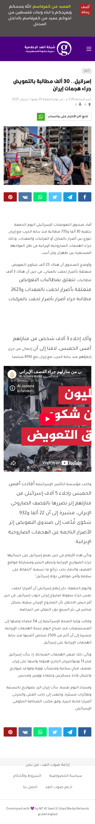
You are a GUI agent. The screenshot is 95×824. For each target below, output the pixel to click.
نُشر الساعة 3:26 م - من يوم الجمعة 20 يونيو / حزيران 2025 (51, 99)
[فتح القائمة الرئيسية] (88, 49)
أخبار (86, 71)
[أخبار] (9, 72)
